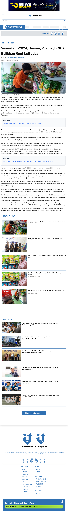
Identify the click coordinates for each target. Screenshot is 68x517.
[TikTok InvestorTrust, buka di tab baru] (44, 461)
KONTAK (39, 486)
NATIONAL (25, 479)
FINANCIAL (25, 474)
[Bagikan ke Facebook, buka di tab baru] (52, 33)
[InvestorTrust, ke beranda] (27, 440)
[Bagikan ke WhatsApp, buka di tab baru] (59, 33)
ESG (23, 482)
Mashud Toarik (9, 59)
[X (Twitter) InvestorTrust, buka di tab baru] (31, 461)
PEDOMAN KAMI (41, 481)
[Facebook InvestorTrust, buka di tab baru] (23, 461)
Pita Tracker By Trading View (60, 29)
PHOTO (38, 469)
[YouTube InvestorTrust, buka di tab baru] (36, 461)
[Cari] (64, 21)
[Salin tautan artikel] (62, 33)
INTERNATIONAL (27, 484)
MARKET (24, 469)
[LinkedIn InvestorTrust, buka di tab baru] (40, 461)
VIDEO (38, 472)
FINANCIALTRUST (27, 487)
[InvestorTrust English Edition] (40, 440)
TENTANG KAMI (41, 479)
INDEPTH (25, 489)
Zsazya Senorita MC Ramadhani (15, 57)
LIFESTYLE (25, 492)
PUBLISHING (40, 484)
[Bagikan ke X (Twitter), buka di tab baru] (55, 33)
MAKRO (24, 472)
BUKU (38, 494)
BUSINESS (25, 477)
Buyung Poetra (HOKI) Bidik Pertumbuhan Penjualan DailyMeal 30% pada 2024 (28, 161)
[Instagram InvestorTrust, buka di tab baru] (27, 461)
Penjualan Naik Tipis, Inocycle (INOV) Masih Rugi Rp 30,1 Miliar (22, 123)
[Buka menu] (3, 15)
